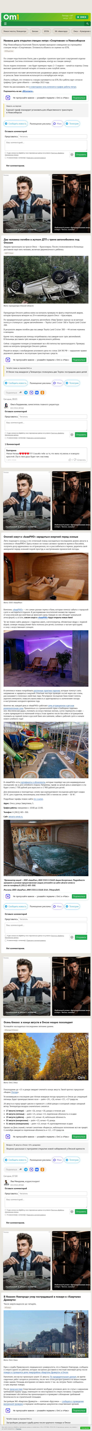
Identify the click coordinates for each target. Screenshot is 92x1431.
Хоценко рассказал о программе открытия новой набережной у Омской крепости (45, 1148)
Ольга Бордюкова (18, 404)
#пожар (8, 1307)
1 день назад (11, 460)
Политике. (18, 1429)
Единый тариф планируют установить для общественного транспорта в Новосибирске (39, 111)
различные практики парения (47, 690)
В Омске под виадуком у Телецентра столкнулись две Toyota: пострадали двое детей (46, 371)
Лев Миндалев (17, 1181)
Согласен (85, 1428)
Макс (59, 123)
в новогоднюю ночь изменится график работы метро (52, 86)
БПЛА (46, 31)
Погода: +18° (67, 16)
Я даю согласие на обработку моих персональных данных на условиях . (34, 154)
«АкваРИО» (18, 609)
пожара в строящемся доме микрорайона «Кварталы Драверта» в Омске (36, 1372)
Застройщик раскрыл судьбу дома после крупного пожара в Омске (38, 1422)
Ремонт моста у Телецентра (15, 31)
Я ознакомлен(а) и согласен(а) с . (26, 158)
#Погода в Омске (11, 1030)
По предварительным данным (63, 1376)
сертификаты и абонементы (32, 782)
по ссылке (38, 799)
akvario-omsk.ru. (16, 816)
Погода (14, 1092)
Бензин (35, 31)
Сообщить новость (17, 123)
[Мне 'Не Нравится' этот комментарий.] (75, 459)
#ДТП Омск (9, 253)
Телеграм (74, 123)
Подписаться (79, 97)
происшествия (16, 1389)
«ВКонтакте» (27, 91)
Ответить (82, 459)
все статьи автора (17, 408)
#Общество (9, 51)
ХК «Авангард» (61, 31)
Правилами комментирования (36, 158)
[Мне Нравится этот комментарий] (70, 459)
